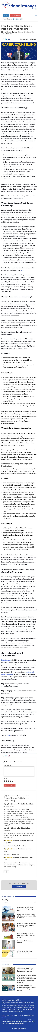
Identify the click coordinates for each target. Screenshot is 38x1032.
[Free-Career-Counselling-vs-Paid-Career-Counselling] (8, 39)
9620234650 (18, 19)
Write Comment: (8, 765)
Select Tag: (5, 900)
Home (6, 16)
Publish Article (15, 16)
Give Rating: (7, 779)
